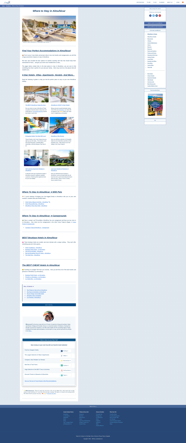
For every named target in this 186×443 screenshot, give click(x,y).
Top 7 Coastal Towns (68, 422)
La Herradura (66, 415)
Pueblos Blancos (100, 425)
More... (30, 330)
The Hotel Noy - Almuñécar (32, 255)
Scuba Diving (82, 423)
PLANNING (161, 2)
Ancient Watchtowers (152, 42)
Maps (111, 423)
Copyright (108, 436)
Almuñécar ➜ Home (152, 34)
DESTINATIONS (140, 2)
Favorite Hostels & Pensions (116, 422)
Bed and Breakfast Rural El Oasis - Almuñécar (38, 253)
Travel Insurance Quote (115, 420)
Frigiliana (98, 420)
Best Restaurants (151, 83)
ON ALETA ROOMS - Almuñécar (34, 251)
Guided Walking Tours (152, 85)
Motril (64, 419)
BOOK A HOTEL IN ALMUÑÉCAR (155, 23)
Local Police (150, 59)
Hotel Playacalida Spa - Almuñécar (34, 204)
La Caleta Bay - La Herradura (33, 279)
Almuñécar (8, 5)
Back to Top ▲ (93, 406)
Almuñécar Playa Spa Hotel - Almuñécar (36, 205)
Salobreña (65, 417)
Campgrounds (150, 81)
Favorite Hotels (113, 414)
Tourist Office (150, 65)
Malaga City (99, 415)
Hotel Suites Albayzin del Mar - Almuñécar (36, 202)
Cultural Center (150, 57)
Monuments (150, 38)
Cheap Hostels (150, 75)
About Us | (78, 436)
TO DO (155, 2)
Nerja (64, 420)
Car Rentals (112, 419)
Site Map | (88, 436)
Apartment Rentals (151, 77)
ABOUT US (169, 2)
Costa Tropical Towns (68, 411)
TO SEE (148, 2)
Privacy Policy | (102, 436)
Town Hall (149, 67)
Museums (149, 49)
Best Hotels (150, 73)
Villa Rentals (150, 79)
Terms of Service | (95, 436)
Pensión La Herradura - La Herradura (35, 277)
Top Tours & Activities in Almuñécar (36, 292)
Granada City (99, 414)
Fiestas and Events (151, 53)
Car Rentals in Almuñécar (34, 297)
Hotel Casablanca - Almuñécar (33, 247)
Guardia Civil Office (151, 61)
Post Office (150, 63)
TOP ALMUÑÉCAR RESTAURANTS (155, 26)
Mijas (97, 423)
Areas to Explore (100, 411)
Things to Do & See (84, 411)
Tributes (149, 40)
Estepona (98, 422)
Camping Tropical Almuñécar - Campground (37, 227)
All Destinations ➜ (67, 423)
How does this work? (51, 393)
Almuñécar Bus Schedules (34, 295)
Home (3, 5)
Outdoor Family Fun (84, 422)
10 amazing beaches (38, 111)
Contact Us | (83, 436)
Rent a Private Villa (114, 417)
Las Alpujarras (99, 417)
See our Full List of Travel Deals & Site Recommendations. (41, 381)
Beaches (149, 47)
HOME (177, 2)
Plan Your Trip (113, 411)
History (149, 44)
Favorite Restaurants (114, 415)
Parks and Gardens (151, 51)
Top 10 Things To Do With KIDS (35, 293)
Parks (80, 419)
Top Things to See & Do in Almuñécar (37, 290)
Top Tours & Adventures (84, 420)
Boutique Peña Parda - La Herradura (35, 249)
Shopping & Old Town (152, 55)
